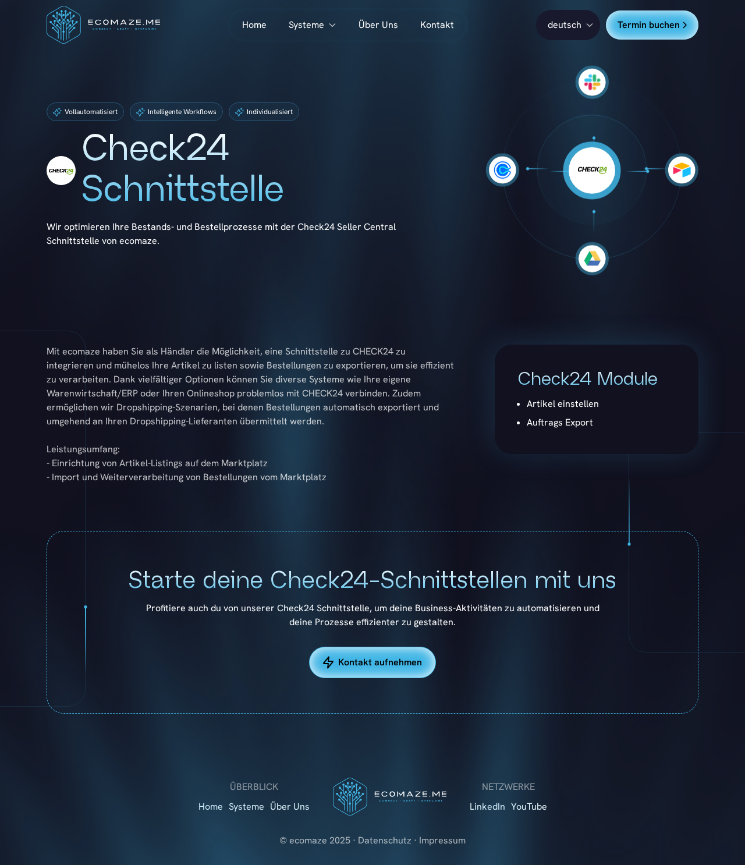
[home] (103, 25)
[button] (568, 25)
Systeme (306, 25)
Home (254, 25)
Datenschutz (384, 840)
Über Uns (378, 25)
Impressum (442, 840)
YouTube (529, 806)
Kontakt (437, 25)
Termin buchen (649, 25)
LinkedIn (487, 806)
